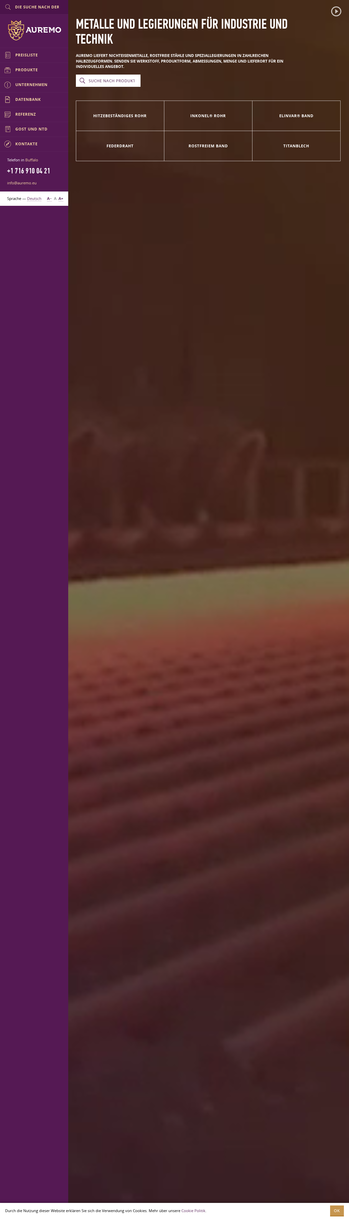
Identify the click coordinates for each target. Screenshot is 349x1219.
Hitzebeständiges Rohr (120, 115)
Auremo (34, 30)
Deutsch (34, 198)
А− (49, 198)
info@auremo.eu (22, 182)
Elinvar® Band (296, 115)
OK (337, 1211)
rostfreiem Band (208, 146)
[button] (336, 11)
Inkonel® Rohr (208, 115)
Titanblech (296, 146)
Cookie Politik (193, 1210)
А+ (61, 198)
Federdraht (120, 146)
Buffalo (31, 159)
